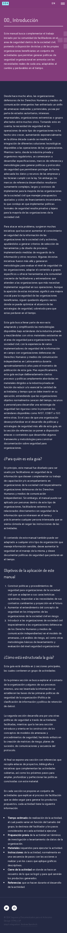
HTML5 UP (16, 921)
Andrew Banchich (29, 924)
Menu (62, 3)
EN (54, 3)
